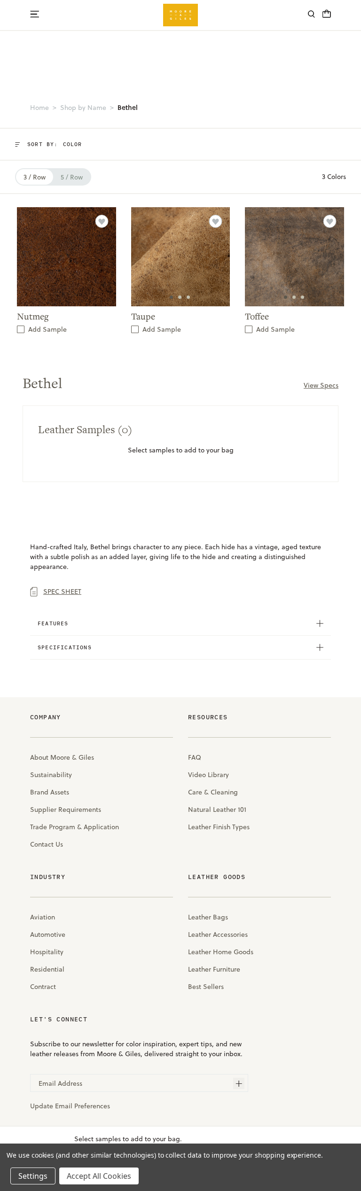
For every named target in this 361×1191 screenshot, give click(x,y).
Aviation (42, 917)
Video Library (208, 774)
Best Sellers (206, 986)
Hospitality (46, 952)
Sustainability (51, 774)
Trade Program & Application (74, 827)
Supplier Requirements (65, 809)
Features (53, 623)
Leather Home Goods (220, 952)
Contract (43, 986)
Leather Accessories (218, 934)
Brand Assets (49, 792)
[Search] (311, 15)
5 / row (72, 177)
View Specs (321, 385)
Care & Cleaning (213, 792)
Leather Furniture (214, 969)
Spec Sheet (62, 591)
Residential (47, 969)
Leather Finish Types (219, 827)
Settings (32, 1176)
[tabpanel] (180, 256)
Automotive (47, 934)
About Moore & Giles (62, 757)
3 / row (35, 177)
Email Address (60, 1083)
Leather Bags (208, 917)
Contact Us (46, 844)
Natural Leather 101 (217, 809)
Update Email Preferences (70, 1106)
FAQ (194, 757)
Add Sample (47, 329)
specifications (65, 647)
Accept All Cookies (99, 1176)
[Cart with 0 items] (326, 16)
